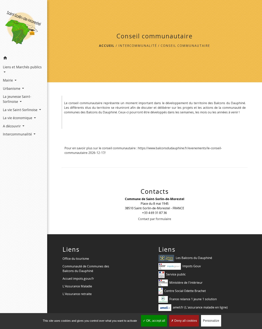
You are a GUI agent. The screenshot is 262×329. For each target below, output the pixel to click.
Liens (71, 249)
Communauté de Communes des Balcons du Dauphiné (86, 268)
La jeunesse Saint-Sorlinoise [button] (17, 99)
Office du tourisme (76, 258)
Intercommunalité (137, 46)
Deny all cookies (185, 320)
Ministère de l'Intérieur (186, 282)
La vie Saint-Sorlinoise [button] (20, 109)
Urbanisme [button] (12, 88)
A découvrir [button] (12, 126)
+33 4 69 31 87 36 (154, 213)
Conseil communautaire (185, 46)
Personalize (211, 320)
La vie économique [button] (18, 117)
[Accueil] (23, 27)
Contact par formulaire (154, 219)
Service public (176, 274)
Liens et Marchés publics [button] (22, 67)
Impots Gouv (191, 266)
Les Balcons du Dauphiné (194, 258)
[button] (23, 58)
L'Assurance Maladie (77, 286)
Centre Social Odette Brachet (185, 291)
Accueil (107, 46)
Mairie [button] (8, 80)
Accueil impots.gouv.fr (78, 278)
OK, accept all (155, 320)
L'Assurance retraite (77, 294)
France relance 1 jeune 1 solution (193, 299)
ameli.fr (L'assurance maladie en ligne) (200, 307)
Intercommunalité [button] (18, 134)
